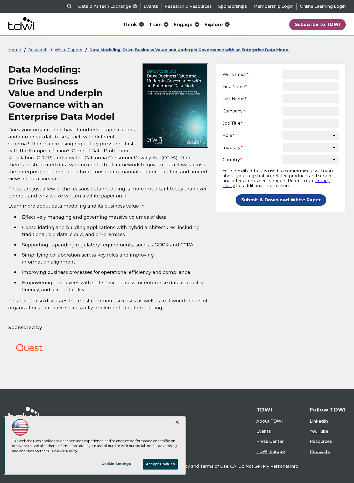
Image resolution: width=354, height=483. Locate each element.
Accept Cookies (160, 464)
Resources (321, 441)
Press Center (270, 441)
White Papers (68, 49)
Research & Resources (188, 6)
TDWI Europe (270, 451)
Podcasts (320, 451)
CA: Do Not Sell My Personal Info (264, 466)
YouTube (319, 431)
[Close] (177, 422)
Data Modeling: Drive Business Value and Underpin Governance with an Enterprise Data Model (189, 49)
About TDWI (269, 421)
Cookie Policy (64, 451)
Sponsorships (232, 6)
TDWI (264, 410)
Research (37, 49)
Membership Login (273, 6)
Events (151, 6)
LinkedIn (319, 421)
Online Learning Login (323, 6)
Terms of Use (214, 466)
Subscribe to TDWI (317, 24)
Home (14, 49)
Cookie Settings (116, 463)
